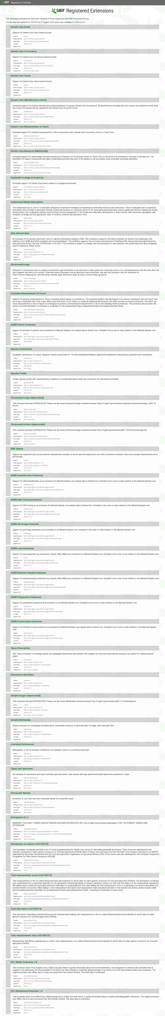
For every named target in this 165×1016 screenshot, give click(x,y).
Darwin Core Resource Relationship (29, 151)
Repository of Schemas (21, 3)
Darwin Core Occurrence (24, 51)
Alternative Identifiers (22, 674)
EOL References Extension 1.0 (27, 991)
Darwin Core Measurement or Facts (29, 126)
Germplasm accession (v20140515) (29, 844)
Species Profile (18, 373)
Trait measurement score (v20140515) (31, 875)
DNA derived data (20, 233)
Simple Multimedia (21, 720)
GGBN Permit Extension (23, 324)
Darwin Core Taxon (21, 75)
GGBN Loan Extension (22, 548)
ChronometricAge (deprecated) (27, 397)
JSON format (79, 22)
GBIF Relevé (17, 448)
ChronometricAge (20, 264)
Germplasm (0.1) (19, 817)
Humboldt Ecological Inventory (27, 177)
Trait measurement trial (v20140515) (30, 935)
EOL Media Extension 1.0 (24, 962)
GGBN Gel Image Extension (25, 524)
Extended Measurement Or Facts (28, 293)
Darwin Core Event (20, 27)
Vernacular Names (20, 793)
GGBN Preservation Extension (26, 621)
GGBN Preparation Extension (26, 597)
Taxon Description (20, 648)
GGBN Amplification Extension (27, 475)
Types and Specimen (22, 768)
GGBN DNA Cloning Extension (26, 499)
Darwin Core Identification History (29, 100)
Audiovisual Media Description (27, 202)
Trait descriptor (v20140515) (26, 908)
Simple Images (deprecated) (26, 695)
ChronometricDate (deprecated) (28, 424)
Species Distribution (21, 349)
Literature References (22, 744)
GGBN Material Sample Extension (28, 572)
